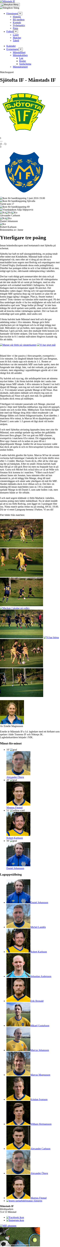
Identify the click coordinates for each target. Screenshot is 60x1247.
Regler (22, 61)
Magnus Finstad (14, 807)
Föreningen (12, 13)
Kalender (11, 46)
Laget (16, 34)
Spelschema (25, 64)
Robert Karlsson (14, 838)
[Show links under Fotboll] (16, 31)
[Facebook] (15, 1217)
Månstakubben (20, 55)
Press (15, 28)
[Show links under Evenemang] (20, 49)
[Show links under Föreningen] (20, 13)
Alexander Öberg (15, 777)
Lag (21, 58)
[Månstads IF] (7, 1)
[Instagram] (15, 1220)
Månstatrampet (20, 66)
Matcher (17, 37)
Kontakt (17, 22)
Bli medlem (18, 19)
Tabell (16, 40)
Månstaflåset (19, 52)
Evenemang (12, 49)
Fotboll (10, 31)
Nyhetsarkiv (19, 25)
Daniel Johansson (15, 868)
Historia (17, 16)
